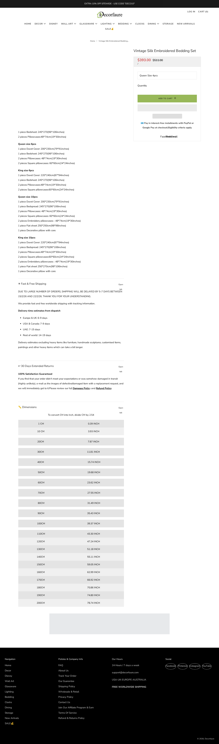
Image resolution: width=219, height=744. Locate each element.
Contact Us (64, 702)
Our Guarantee (66, 681)
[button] (167, 107)
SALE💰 (109, 29)
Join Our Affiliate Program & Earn (76, 707)
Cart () (203, 11)
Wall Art (67, 23)
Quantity (142, 85)
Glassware (87, 23)
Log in (191, 11)
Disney (53, 23)
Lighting (106, 23)
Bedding (123, 23)
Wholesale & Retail (68, 691)
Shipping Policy (66, 686)
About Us (63, 670)
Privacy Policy (65, 697)
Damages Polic (81, 388)
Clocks (139, 23)
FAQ (60, 665)
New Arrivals (186, 23)
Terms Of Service (67, 712)
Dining (152, 23)
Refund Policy (104, 388)
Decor (39, 23)
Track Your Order (67, 675)
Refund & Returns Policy (71, 718)
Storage (168, 23)
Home (27, 23)
